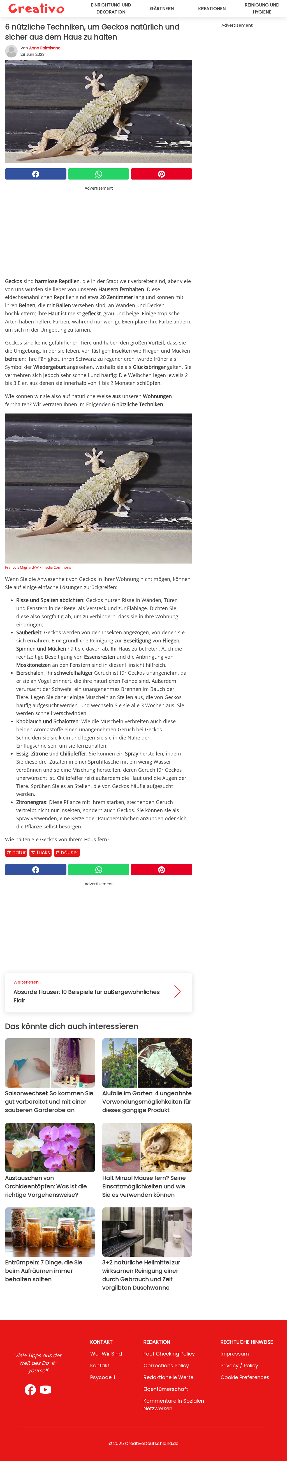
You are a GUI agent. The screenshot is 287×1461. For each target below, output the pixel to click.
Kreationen (212, 8)
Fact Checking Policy (169, 1353)
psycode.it (102, 1377)
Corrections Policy (166, 1365)
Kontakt (99, 1365)
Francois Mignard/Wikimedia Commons (38, 567)
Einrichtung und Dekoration (111, 8)
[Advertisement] (99, 230)
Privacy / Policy (239, 1365)
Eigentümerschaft (166, 1389)
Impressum (235, 1353)
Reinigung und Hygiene (262, 8)
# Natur (16, 852)
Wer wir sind (106, 1353)
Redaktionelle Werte (168, 1377)
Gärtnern (162, 8)
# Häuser (66, 852)
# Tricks (40, 852)
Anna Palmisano (45, 48)
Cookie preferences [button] (245, 1377)
